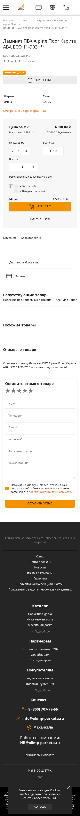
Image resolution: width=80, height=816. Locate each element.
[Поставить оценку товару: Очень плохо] (7, 391)
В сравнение (43, 80)
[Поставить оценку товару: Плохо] (13, 391)
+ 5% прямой (28, 186)
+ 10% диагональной (32, 191)
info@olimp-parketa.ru (43, 718)
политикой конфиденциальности (50, 492)
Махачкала (43, 727)
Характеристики (31, 237)
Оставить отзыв (40, 503)
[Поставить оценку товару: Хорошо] (24, 391)
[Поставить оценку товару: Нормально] (19, 391)
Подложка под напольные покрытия (27, 299)
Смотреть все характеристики (24, 111)
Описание (10, 237)
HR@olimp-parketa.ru (40, 742)
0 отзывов (29, 61)
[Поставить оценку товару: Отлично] (30, 391)
